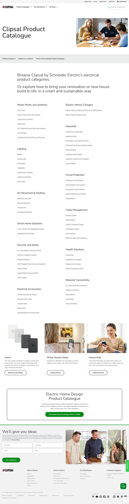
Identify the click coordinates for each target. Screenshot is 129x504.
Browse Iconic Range (15, 373)
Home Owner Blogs (58, 481)
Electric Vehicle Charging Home (76, 115)
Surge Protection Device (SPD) (76, 194)
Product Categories (9, 59)
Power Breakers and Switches (75, 185)
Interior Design (57, 474)
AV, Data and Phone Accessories (76, 285)
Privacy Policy (16, 440)
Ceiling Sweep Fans (23, 203)
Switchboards (70, 198)
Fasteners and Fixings (24, 299)
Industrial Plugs (71, 150)
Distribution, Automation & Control (77, 141)
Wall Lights (21, 181)
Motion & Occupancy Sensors (27, 255)
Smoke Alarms (22, 268)
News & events (31, 481)
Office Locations (31, 478)
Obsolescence (55, 495)
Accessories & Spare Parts (74, 132)
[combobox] (48, 450)
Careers (29, 485)
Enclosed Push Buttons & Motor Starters (79, 145)
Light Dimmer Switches (25, 119)
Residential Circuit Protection (75, 189)
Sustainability (30, 476)
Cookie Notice (20, 495)
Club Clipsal (83, 474)
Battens (19, 154)
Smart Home (57, 476)
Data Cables (70, 299)
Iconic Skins (21, 110)
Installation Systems (72, 229)
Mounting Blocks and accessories (28, 312)
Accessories (70, 255)
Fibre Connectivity (71, 303)
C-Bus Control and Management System (30, 229)
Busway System (71, 215)
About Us (29, 474)
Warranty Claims (43, 495)
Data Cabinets (70, 294)
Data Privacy (31, 495)
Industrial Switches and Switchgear (77, 159)
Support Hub (110, 477)
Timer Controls (22, 277)
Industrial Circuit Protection (75, 180)
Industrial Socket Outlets (74, 154)
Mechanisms (21, 124)
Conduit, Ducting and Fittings (27, 294)
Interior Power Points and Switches (28, 115)
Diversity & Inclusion (32, 483)
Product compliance (7, 495)
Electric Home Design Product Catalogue (50, 59)
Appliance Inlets (71, 136)
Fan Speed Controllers (24, 212)
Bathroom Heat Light (24, 198)
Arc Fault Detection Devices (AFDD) (29, 250)
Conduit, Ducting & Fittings (75, 224)
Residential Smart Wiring (25, 233)
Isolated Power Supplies (74, 259)
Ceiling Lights (21, 159)
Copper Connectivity (72, 290)
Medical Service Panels (73, 264)
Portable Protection (23, 259)
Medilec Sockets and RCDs (75, 268)
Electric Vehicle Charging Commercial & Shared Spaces (84, 110)
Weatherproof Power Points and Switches (31, 137)
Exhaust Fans (21, 207)
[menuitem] (24, 7)
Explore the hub (98, 373)
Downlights (21, 163)
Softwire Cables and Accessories (76, 238)
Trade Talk (82, 478)
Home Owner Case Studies (60, 483)
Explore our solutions (26, 59)
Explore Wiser (55, 373)
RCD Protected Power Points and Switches (31, 128)
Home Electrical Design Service (61, 478)
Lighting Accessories (24, 177)
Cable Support (70, 220)
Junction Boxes (22, 303)
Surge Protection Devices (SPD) (27, 273)
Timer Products (71, 163)
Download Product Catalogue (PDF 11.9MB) (64, 414)
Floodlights (21, 168)
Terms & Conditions (69, 495)
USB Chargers (22, 133)
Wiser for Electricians (85, 476)
